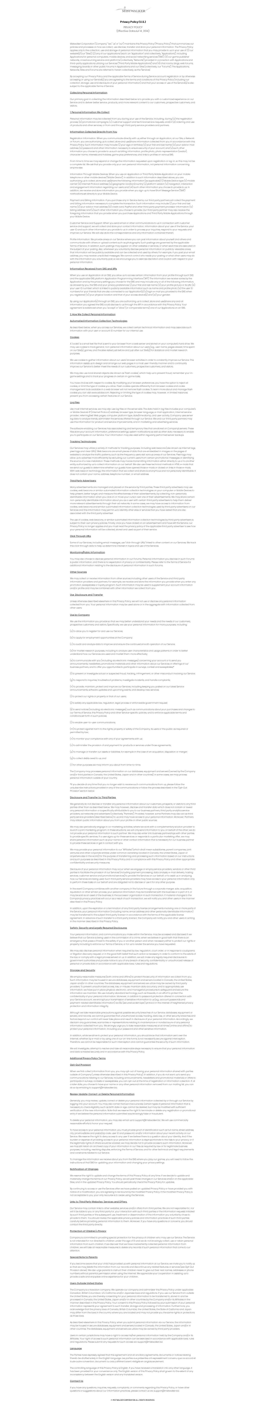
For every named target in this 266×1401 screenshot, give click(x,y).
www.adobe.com (100, 392)
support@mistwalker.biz (104, 1087)
